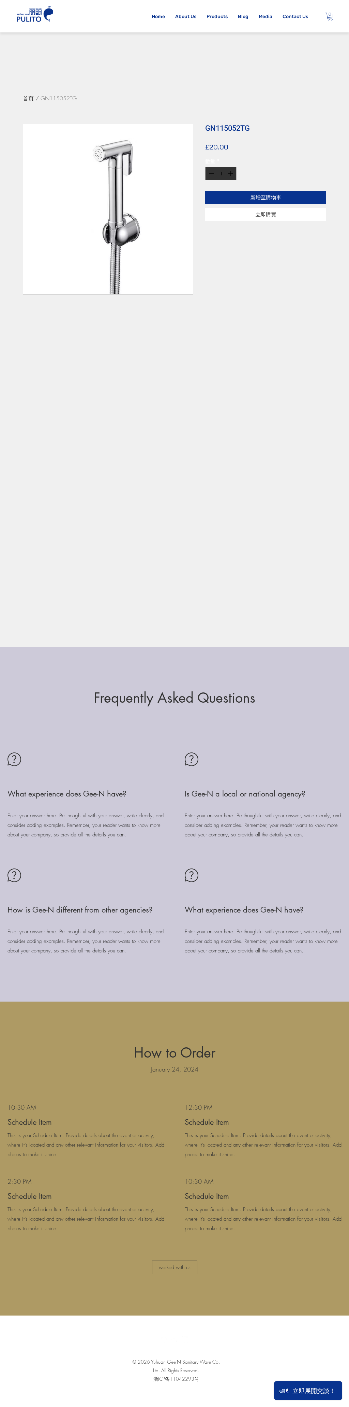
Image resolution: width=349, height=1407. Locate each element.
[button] (330, 16)
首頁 (28, 98)
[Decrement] (210, 173)
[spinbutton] (221, 173)
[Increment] (231, 173)
